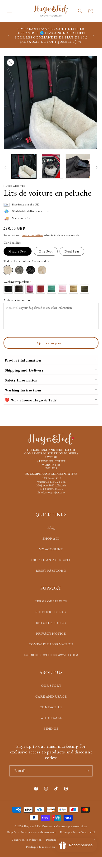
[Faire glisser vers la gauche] (5, 167)
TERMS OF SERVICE (51, 601)
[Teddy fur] (42, 270)
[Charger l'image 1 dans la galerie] (24, 166)
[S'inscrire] (87, 770)
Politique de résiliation (40, 846)
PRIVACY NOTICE (51, 633)
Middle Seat (18, 251)
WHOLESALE (51, 718)
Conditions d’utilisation (27, 839)
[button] (9, 11)
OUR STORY (51, 685)
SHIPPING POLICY (51, 612)
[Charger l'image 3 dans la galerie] (51, 166)
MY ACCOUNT (51, 549)
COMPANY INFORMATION (51, 644)
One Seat (46, 251)
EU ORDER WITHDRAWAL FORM (51, 655)
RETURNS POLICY (51, 623)
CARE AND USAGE (51, 696)
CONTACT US (51, 707)
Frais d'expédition (32, 234)
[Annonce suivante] (93, 35)
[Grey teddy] (19, 270)
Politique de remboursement (38, 832)
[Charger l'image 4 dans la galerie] (77, 166)
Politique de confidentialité (77, 832)
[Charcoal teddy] (30, 270)
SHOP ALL (51, 538)
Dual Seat (72, 251)
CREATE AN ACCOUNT (50, 560)
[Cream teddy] (8, 270)
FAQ (51, 527)
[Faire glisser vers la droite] (97, 167)
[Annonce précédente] (9, 35)
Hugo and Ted (32, 826)
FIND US (51, 728)
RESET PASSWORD (51, 570)
